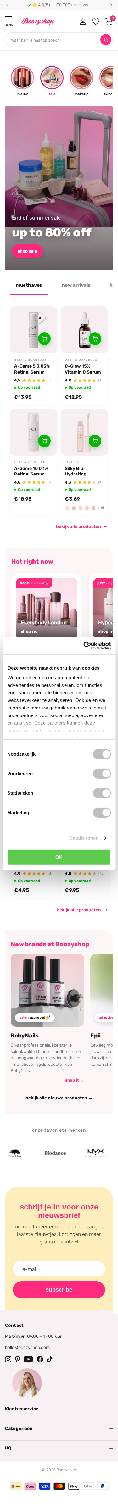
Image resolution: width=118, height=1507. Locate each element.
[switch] (102, 773)
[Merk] (46, 1153)
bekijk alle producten (78, 526)
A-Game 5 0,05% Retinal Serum (32, 369)
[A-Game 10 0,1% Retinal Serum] (33, 432)
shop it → (74, 1080)
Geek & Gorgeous (30, 360)
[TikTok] (50, 1359)
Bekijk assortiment (8, 19)
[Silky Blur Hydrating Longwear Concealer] (84, 432)
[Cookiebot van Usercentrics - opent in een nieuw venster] (84, 646)
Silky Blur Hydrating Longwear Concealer (76, 471)
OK (59, 856)
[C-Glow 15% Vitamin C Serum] (84, 329)
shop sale (27, 250)
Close (59, 1408)
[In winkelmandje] (44, 338)
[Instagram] (8, 1359)
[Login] (83, 21)
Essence (73, 462)
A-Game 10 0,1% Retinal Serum (31, 471)
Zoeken (105, 39)
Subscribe (59, 1290)
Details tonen (83, 838)
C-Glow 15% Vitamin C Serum (83, 369)
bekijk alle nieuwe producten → (59, 1098)
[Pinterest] (17, 1359)
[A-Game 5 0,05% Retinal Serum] (33, 329)
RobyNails (25, 1035)
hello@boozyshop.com (27, 1347)
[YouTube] (28, 1359)
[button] (7, 5)
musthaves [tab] (29, 285)
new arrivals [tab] (76, 285)
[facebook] (40, 1359)
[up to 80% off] (59, 188)
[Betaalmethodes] (16, 1486)
